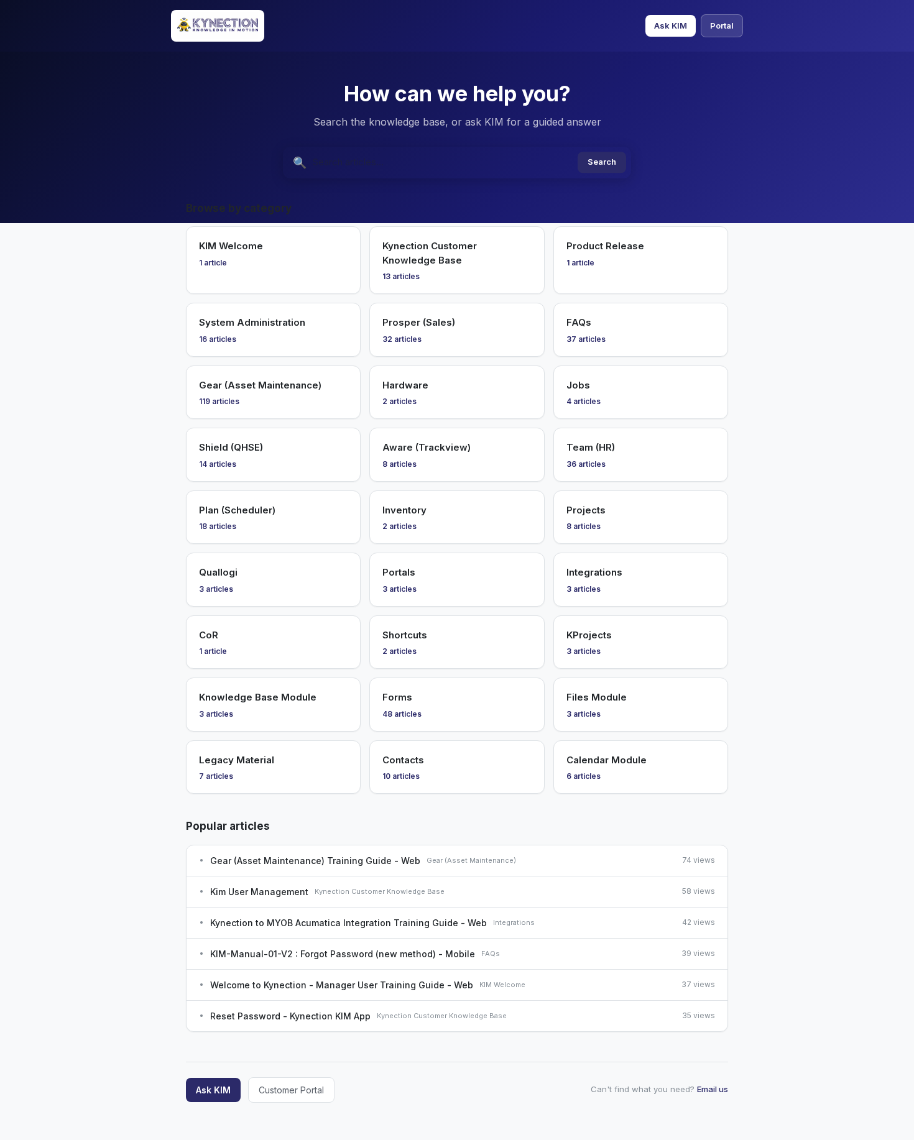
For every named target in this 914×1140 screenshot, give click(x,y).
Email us (712, 1089)
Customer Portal (291, 1090)
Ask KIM (670, 25)
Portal (722, 25)
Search (602, 162)
